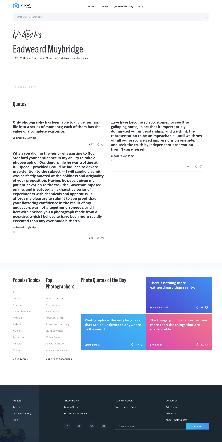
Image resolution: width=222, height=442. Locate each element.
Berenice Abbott (54, 298)
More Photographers (59, 359)
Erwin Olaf (156, 344)
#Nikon (17, 324)
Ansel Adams (53, 305)
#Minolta (18, 330)
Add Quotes (172, 407)
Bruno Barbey (92, 344)
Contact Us (172, 400)
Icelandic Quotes (124, 400)
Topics (104, 6)
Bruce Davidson (54, 330)
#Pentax (17, 317)
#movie (17, 343)
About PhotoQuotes (176, 419)
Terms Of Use (71, 407)
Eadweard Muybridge (24, 137)
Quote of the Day (123, 6)
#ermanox (18, 337)
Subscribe (197, 426)
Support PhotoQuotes (75, 413)
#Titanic (17, 350)
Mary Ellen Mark (159, 307)
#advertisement (21, 311)
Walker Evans (53, 337)
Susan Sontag (53, 311)
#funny (17, 298)
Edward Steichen (55, 317)
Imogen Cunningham (57, 350)
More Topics (20, 359)
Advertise (171, 413)
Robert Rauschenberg (57, 324)
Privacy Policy (71, 400)
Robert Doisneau (55, 343)
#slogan (17, 305)
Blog (140, 6)
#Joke (16, 292)
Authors (91, 6)
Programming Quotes (126, 407)
